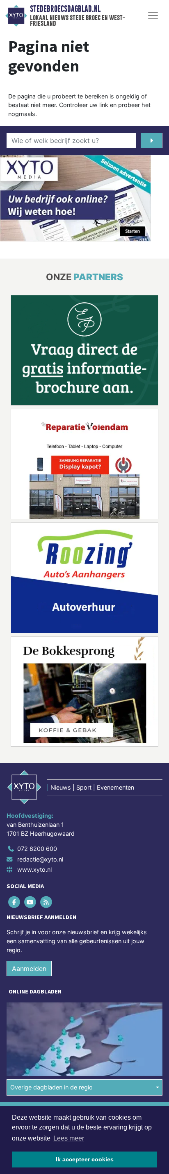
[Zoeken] (151, 140)
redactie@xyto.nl (40, 859)
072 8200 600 (37, 848)
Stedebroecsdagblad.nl (65, 9)
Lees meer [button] (68, 1138)
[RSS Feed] (47, 902)
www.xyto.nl (34, 869)
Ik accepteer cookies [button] (85, 1159)
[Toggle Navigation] (153, 15)
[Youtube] (31, 902)
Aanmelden (29, 968)
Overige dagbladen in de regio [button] (51, 1087)
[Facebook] (15, 902)
